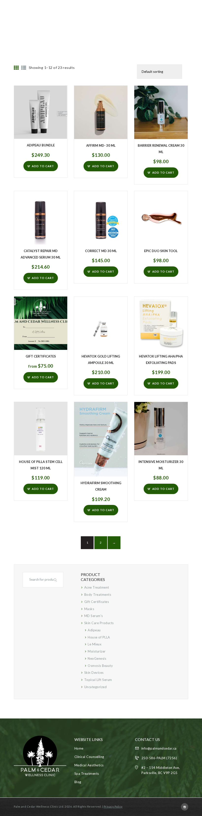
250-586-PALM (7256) (159, 758)
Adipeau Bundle (41, 145)
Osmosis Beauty (100, 666)
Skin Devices (94, 673)
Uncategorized (95, 687)
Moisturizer (97, 651)
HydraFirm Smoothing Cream (101, 486)
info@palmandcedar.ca (159, 748)
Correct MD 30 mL (101, 251)
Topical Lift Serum (98, 680)
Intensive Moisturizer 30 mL (160, 465)
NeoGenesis (97, 658)
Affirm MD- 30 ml (101, 145)
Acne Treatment (96, 587)
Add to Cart (43, 166)
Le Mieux (94, 644)
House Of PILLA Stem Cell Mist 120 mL (41, 465)
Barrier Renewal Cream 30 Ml (161, 148)
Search (56, 580)
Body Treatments (97, 595)
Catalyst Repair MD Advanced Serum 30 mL (41, 254)
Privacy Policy (113, 806)
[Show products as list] (23, 68)
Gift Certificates (41, 356)
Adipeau (94, 630)
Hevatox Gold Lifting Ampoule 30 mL (101, 359)
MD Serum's (93, 616)
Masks (89, 609)
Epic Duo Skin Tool (161, 251)
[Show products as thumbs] (16, 68)
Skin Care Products (99, 623)
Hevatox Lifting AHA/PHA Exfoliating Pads (161, 359)
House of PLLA (99, 637)
